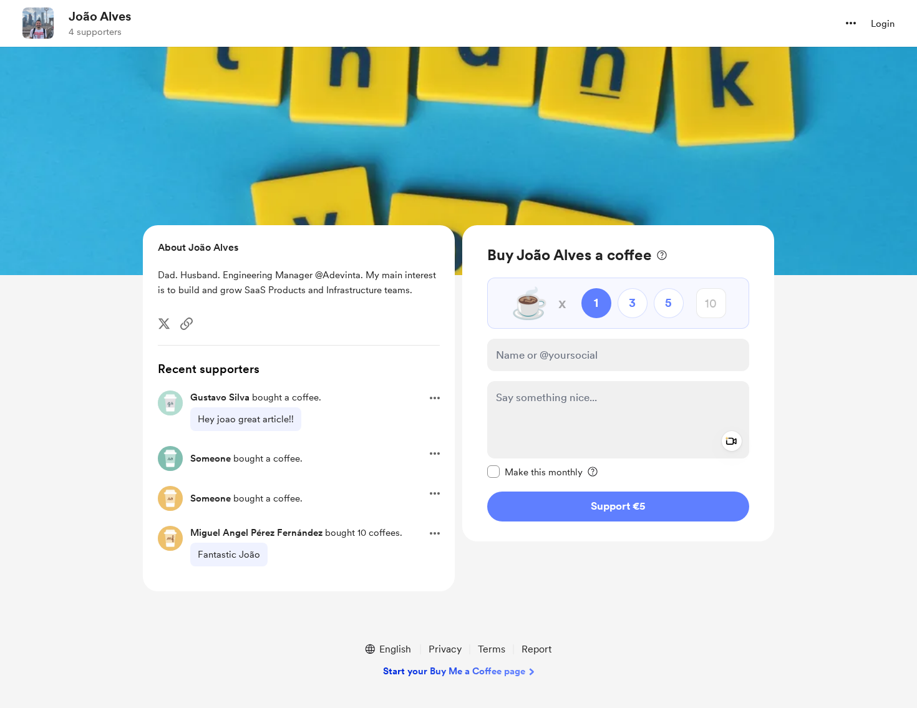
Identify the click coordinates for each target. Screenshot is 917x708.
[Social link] (186, 324)
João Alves (100, 16)
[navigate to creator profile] (38, 23)
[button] (851, 23)
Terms (491, 649)
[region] (618, 383)
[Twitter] (164, 324)
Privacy (445, 649)
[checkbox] (535, 471)
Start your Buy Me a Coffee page (454, 671)
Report (536, 649)
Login (883, 23)
